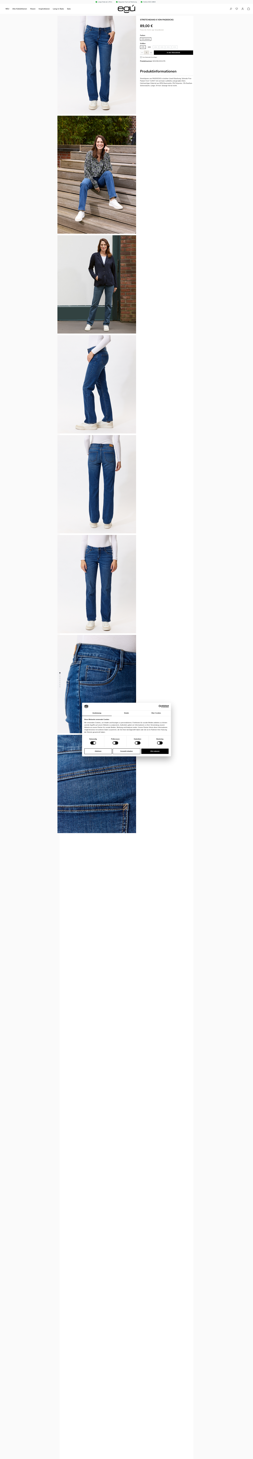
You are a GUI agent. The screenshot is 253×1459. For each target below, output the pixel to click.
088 (162, 47)
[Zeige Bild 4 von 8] (59, 678)
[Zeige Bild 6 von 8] (59, 682)
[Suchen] (230, 9)
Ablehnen (98, 751)
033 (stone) (145, 39)
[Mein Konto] (242, 9)
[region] (97, 680)
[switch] (115, 742)
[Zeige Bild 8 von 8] (59, 686)
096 (175, 47)
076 (142, 47)
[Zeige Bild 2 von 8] (59, 674)
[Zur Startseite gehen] (126, 9)
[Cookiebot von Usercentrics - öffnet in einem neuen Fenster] (160, 706)
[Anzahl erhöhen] (151, 52)
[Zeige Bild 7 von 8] (59, 684)
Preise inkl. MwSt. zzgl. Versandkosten (152, 30)
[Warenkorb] (248, 9)
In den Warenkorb (173, 53)
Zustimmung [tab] (97, 713)
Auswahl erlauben (126, 751)
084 (156, 47)
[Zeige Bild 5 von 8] (59, 680)
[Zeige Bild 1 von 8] (59, 672)
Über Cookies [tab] (156, 713)
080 (149, 47)
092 (169, 47)
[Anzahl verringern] (142, 52)
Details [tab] (126, 713)
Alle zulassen (155, 751)
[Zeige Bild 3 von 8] (59, 676)
